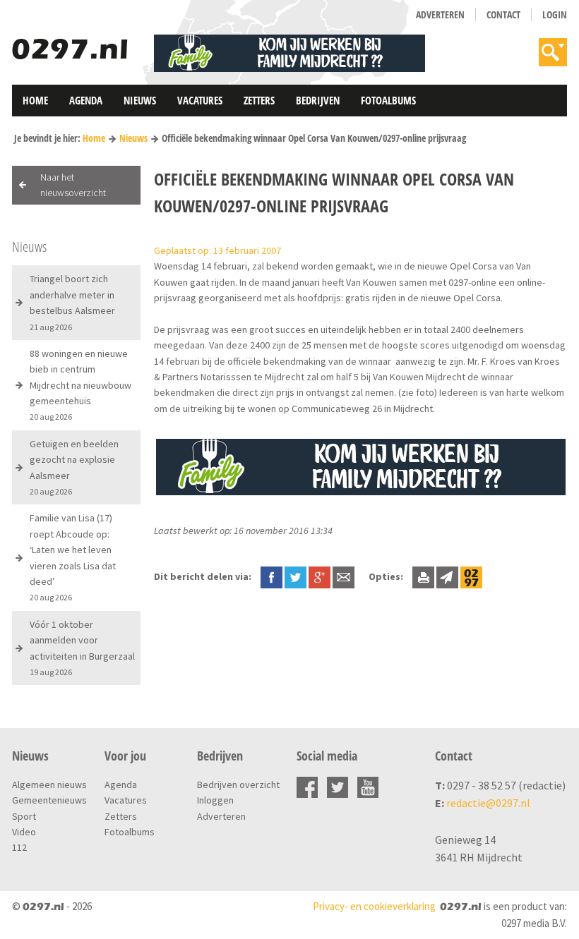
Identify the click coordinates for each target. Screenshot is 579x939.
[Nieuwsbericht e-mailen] (343, 576)
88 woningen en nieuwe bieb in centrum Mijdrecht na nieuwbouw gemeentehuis (80, 385)
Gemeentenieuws (49, 800)
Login (554, 14)
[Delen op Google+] (319, 576)
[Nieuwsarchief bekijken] (471, 576)
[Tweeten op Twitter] (295, 576)
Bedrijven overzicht (238, 784)
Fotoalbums (388, 100)
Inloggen (215, 800)
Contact (503, 14)
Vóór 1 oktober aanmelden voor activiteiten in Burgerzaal (82, 647)
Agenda (85, 100)
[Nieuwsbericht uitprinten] (423, 576)
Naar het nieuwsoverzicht (73, 185)
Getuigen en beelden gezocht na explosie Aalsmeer (74, 467)
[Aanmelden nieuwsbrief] (447, 576)
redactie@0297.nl (488, 803)
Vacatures (199, 100)
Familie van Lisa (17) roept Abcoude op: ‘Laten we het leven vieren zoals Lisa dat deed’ (73, 556)
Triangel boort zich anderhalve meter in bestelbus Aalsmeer (72, 302)
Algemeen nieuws (49, 784)
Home (35, 100)
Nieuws (140, 100)
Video (24, 831)
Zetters (259, 100)
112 (19, 847)
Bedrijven (318, 100)
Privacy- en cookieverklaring (374, 906)
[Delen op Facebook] (271, 576)
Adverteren (440, 14)
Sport (24, 816)
